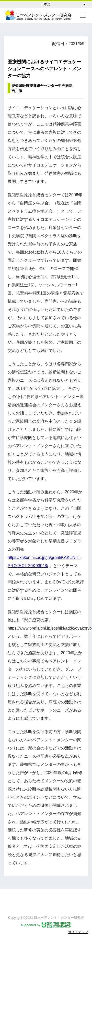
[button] (63, 4)
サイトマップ (78, 932)
